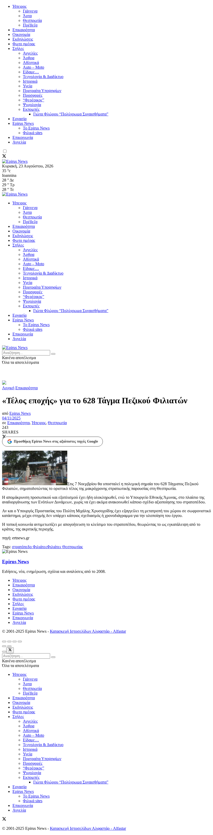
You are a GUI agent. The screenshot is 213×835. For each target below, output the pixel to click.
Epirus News (23, 123)
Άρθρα (28, 58)
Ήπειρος (19, 6)
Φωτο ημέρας (23, 44)
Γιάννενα (30, 11)
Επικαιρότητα (23, 30)
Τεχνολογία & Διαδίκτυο (43, 76)
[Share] (9, 641)
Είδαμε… (31, 72)
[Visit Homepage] (15, 161)
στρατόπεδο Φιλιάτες (29, 547)
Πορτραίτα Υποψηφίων (42, 90)
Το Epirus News (36, 128)
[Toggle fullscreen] (14, 641)
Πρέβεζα (30, 25)
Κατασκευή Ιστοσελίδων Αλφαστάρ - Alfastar (88, 631)
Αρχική (8, 388)
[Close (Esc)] (4, 641)
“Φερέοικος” (33, 100)
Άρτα (27, 16)
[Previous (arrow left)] (4, 646)
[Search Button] (53, 354)
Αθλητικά (31, 62)
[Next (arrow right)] (9, 646)
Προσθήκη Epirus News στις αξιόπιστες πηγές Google (56, 441)
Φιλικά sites (32, 133)
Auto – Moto (33, 67)
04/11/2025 (11, 418)
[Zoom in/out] (20, 641)
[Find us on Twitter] (4, 156)
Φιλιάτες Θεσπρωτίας (65, 547)
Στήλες (18, 48)
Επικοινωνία (22, 137)
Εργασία (19, 118)
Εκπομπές (31, 109)
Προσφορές (32, 95)
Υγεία (27, 86)
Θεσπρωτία (32, 20)
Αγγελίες (30, 53)
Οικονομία (21, 34)
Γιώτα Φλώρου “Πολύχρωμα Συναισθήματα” (70, 114)
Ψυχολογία (32, 104)
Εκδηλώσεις (22, 39)
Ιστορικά (30, 81)
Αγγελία (19, 142)
